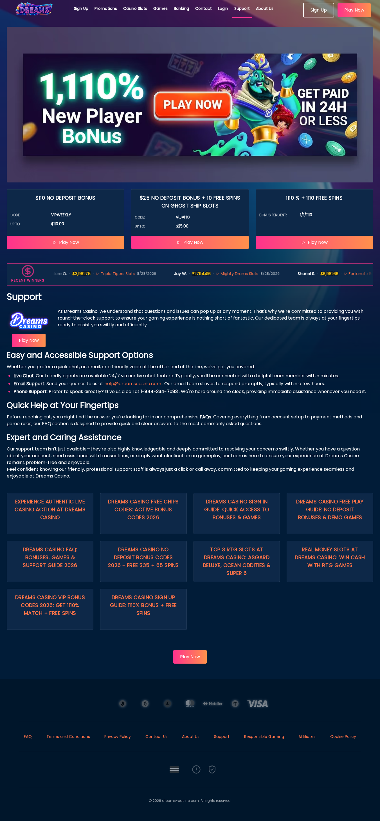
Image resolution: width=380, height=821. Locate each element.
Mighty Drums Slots (227, 273)
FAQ (28, 736)
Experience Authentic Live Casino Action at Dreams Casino (50, 509)
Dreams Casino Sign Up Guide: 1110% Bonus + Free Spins (143, 605)
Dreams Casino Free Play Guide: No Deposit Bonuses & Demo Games (329, 509)
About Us (264, 8)
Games (160, 8)
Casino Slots (135, 8)
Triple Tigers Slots (106, 273)
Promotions (106, 8)
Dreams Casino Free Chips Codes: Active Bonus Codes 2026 (143, 509)
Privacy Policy (117, 736)
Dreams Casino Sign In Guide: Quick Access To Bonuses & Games (236, 509)
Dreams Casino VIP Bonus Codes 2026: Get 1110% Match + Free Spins (50, 605)
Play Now (354, 10)
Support (242, 8)
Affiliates (307, 736)
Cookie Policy (343, 736)
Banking (181, 8)
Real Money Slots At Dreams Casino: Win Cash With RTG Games (330, 557)
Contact (203, 8)
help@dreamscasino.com (132, 383)
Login (223, 8)
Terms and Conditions (68, 736)
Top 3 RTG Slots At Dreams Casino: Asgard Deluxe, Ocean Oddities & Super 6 (237, 561)
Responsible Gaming (264, 736)
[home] (37, 15)
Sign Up (81, 8)
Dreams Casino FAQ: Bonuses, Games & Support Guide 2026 (50, 557)
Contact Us (156, 736)
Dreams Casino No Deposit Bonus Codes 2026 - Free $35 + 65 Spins (143, 557)
